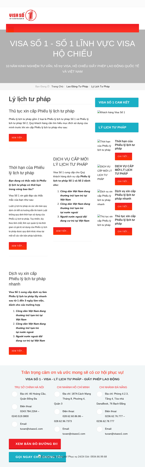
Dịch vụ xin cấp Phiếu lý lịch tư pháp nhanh (27, 278)
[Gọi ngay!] (72, 456)
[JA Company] (22, 15)
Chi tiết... (123, 156)
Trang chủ (57, 86)
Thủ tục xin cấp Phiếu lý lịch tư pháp (41, 111)
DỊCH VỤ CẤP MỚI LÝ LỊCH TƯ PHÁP (124, 170)
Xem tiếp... (18, 138)
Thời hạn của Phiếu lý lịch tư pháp (125, 145)
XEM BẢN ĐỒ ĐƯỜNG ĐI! (36, 444)
